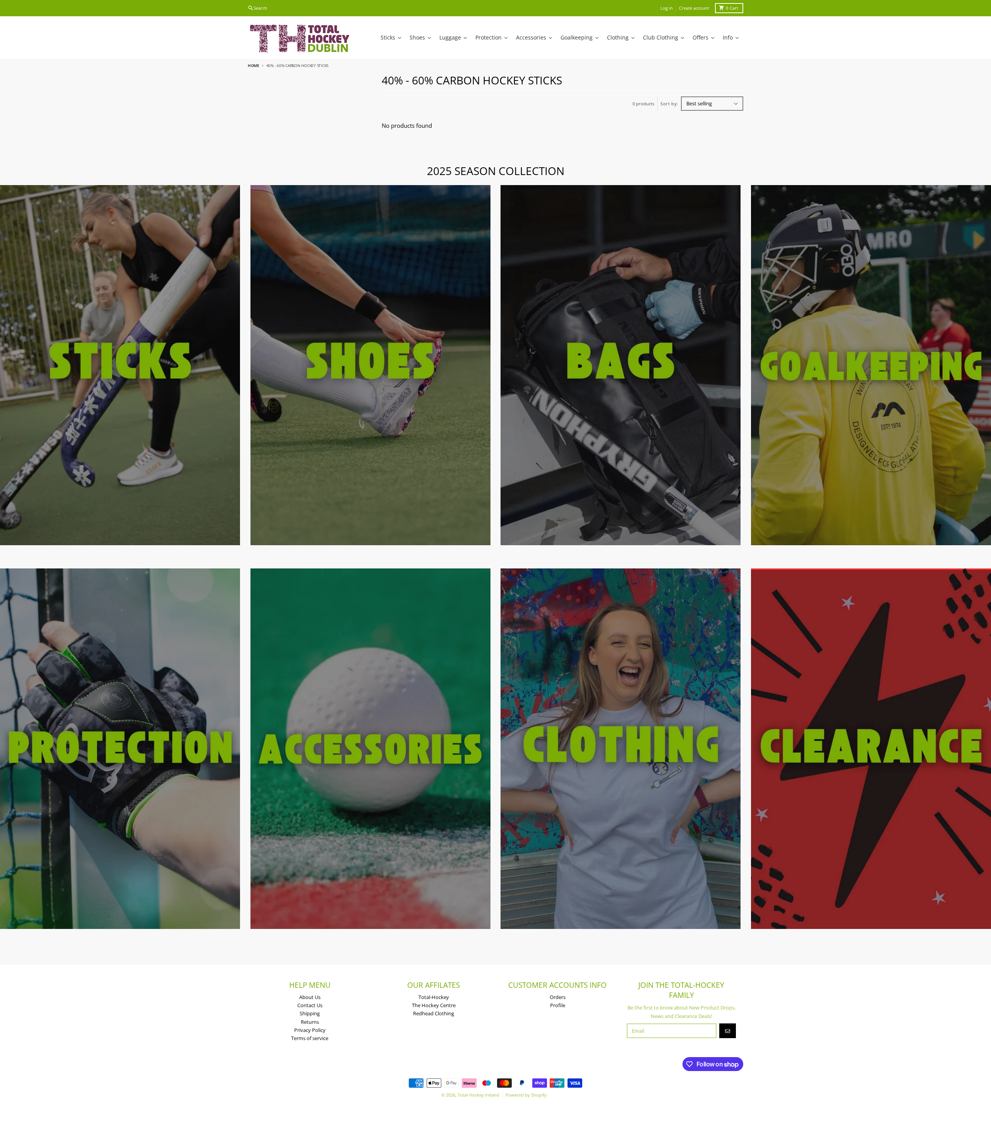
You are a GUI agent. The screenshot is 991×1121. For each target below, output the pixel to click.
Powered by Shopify (526, 1095)
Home (253, 65)
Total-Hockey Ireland (478, 1095)
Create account (694, 8)
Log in (666, 8)
